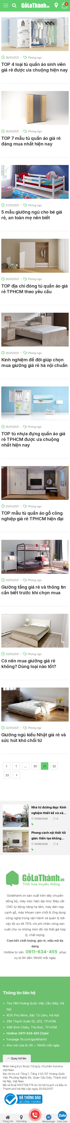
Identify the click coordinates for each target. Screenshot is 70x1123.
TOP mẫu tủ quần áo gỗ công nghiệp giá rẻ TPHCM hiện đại (32, 515)
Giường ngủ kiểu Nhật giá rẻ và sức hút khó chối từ (33, 737)
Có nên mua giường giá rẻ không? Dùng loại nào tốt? (28, 663)
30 (35, 766)
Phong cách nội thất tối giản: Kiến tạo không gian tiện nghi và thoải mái (48, 836)
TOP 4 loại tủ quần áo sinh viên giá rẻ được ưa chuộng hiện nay (34, 67)
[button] (17, 1058)
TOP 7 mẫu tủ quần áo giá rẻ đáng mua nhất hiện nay (31, 141)
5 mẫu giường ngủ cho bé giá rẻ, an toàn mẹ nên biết (31, 214)
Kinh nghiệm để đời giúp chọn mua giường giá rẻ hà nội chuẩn (34, 362)
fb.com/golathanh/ (34, 1039)
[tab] (14, 5)
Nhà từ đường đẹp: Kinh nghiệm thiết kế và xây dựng (48, 810)
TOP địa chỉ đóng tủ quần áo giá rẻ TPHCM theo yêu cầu (34, 288)
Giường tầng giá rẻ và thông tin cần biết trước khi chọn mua (33, 589)
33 (7, 775)
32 (54, 766)
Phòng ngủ (35, 57)
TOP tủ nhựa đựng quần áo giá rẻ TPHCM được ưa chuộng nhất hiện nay (33, 439)
